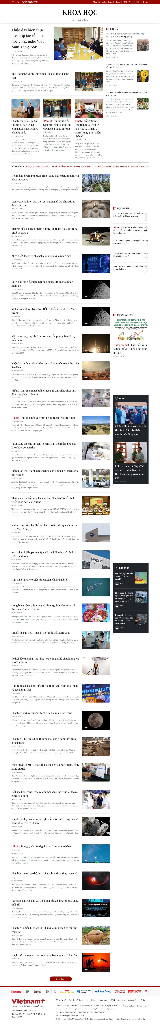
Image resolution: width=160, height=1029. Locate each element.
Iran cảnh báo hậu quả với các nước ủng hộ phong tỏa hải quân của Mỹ (124, 619)
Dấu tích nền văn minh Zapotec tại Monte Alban (48, 417)
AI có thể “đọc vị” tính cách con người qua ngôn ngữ (41, 256)
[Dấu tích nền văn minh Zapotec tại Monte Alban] (96, 425)
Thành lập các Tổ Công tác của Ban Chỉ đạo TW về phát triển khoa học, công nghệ (42, 500)
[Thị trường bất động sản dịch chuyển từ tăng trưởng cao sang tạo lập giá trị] (143, 45)
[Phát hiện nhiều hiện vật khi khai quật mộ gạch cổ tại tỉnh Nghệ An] (96, 935)
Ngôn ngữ (103, 1000)
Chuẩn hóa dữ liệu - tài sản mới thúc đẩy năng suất (40, 632)
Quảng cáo (132, 1000)
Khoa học (80, 12)
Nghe (122, 584)
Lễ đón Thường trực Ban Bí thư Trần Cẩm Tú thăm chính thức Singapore (130, 430)
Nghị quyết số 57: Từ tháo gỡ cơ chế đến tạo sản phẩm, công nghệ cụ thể (45, 766)
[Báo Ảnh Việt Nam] (134, 991)
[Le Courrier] (119, 991)
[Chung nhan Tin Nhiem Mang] (136, 1005)
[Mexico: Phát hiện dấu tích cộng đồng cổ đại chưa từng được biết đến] (96, 209)
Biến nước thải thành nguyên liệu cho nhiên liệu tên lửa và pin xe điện (44, 472)
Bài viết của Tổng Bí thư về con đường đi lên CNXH (71, 166)
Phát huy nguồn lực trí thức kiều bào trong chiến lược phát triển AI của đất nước (25, 126)
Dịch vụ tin (121, 1000)
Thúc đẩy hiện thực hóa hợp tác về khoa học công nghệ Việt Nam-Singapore (28, 38)
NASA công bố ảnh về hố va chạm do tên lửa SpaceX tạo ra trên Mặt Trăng (44, 527)
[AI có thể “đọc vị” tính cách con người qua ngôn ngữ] (96, 263)
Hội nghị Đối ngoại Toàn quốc (37, 166)
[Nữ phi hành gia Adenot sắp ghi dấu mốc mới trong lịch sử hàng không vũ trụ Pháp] (96, 826)
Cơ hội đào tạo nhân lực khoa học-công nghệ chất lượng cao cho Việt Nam (45, 660)
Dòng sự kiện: (17, 166)
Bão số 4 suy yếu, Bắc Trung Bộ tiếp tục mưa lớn (124, 576)
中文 (125, 2)
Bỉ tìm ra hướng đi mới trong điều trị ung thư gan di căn (130, 242)
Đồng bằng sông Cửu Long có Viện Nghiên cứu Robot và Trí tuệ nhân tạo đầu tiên (43, 607)
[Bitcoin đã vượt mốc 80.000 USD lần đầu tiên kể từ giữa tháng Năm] (143, 76)
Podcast (124, 568)
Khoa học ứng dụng (80, 20)
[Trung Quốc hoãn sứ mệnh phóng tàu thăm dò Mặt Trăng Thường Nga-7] (96, 236)
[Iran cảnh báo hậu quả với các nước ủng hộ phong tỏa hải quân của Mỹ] (141, 619)
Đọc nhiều (123, 208)
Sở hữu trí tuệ (61, 1000)
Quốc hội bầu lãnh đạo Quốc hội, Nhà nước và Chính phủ (116, 166)
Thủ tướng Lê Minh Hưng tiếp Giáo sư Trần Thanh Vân (40, 75)
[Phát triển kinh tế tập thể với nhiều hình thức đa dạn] (131, 330)
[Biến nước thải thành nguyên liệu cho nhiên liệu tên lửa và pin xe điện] (96, 478)
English (104, 2)
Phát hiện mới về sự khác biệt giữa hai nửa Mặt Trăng (41, 713)
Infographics (125, 314)
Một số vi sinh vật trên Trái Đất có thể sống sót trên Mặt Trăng (43, 311)
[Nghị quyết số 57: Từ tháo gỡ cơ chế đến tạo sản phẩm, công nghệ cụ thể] (96, 772)
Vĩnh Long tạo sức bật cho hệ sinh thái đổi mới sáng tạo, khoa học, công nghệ (43, 445)
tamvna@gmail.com (109, 1009)
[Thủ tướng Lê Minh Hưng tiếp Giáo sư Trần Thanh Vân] (89, 81)
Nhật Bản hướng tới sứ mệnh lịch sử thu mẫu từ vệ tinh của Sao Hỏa (45, 365)
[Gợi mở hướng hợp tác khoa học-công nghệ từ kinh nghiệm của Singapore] (96, 183)
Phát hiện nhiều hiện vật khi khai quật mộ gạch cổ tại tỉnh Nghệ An (44, 929)
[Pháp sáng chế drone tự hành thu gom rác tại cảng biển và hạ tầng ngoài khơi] (141, 597)
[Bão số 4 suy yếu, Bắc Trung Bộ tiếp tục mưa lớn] (141, 578)
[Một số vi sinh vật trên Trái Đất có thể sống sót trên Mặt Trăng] (96, 316)
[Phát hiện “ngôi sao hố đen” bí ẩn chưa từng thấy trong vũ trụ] (96, 881)
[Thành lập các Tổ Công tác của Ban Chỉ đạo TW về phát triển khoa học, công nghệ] (96, 505)
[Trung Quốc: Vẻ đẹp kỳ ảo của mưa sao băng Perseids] (96, 853)
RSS (87, 1000)
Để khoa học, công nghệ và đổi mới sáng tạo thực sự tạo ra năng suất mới (44, 793)
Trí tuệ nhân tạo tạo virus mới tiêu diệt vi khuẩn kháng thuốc (130, 254)
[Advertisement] (123, 136)
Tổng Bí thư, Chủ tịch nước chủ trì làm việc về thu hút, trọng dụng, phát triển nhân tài (88, 128)
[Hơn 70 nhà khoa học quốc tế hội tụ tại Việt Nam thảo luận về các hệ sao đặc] (96, 693)
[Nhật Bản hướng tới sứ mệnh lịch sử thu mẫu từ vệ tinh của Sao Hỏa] (96, 370)
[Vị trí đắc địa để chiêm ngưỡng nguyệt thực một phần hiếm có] (96, 289)
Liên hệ (142, 1000)
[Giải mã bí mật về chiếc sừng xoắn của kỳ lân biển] (96, 587)
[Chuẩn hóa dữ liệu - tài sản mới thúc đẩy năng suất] (96, 640)
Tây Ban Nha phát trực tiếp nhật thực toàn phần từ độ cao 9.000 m (129, 214)
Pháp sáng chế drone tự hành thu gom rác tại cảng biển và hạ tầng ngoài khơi (124, 597)
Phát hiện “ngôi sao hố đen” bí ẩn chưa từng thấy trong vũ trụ (44, 875)
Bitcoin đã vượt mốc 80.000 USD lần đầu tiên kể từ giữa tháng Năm (126, 65)
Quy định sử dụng (76, 1000)
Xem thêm (60, 979)
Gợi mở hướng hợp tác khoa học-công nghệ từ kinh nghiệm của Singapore (45, 177)
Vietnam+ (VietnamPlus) (30, 2)
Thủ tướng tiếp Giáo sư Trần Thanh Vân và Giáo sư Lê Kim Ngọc (57, 124)
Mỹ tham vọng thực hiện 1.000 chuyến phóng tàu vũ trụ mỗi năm (43, 338)
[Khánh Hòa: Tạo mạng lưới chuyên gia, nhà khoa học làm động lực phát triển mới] (96, 398)
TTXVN (112, 1000)
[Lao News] (47, 991)
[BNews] (27, 991)
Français (111, 2)
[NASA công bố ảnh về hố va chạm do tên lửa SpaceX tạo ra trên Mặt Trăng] (96, 532)
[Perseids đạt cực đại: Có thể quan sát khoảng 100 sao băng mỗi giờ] (96, 908)
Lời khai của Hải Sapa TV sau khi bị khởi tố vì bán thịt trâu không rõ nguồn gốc (129, 472)
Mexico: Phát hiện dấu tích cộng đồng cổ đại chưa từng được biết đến (43, 203)
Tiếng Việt (96, 2)
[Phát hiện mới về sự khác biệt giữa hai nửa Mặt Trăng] (96, 720)
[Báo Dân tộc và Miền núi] (14, 991)
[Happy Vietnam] (67, 991)
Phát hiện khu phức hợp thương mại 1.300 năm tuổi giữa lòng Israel (43, 740)
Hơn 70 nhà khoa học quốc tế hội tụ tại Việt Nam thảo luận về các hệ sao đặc (44, 687)
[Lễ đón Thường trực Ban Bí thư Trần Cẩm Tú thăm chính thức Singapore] (131, 413)
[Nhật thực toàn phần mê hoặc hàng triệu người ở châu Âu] (96, 962)
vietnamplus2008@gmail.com (72, 1015)
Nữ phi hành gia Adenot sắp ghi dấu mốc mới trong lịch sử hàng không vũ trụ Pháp (44, 821)
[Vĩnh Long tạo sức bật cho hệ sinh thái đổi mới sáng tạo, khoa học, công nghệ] (96, 451)
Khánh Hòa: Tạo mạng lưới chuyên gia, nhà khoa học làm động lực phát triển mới (43, 392)
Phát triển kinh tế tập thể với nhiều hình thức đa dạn (130, 348)
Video (122, 398)
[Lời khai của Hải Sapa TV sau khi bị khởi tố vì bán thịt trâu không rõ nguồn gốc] (131, 452)
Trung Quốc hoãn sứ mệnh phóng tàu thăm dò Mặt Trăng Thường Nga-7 (44, 230)
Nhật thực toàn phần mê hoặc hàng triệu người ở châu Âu (44, 955)
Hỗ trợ (93, 1000)
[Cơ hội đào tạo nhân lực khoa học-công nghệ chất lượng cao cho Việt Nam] (96, 666)
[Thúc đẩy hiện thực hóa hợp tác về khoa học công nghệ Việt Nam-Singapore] (78, 43)
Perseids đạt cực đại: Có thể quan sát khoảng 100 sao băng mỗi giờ (44, 902)
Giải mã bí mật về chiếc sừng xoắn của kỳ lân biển (39, 579)
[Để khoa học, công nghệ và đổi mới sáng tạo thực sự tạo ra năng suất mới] (96, 799)
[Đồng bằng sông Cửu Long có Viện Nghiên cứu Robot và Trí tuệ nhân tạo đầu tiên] (96, 613)
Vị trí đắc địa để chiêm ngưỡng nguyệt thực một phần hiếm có (42, 283)
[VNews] (146, 991)
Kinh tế (114, 28)
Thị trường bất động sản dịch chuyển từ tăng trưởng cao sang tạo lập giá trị (125, 35)
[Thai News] (54, 991)
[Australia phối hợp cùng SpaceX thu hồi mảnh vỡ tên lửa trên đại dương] (96, 559)
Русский (132, 2)
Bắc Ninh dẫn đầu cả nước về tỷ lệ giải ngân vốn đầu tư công (126, 94)
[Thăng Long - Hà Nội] (137, 2)
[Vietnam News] (102, 991)
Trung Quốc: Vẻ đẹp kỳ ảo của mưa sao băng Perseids (41, 848)
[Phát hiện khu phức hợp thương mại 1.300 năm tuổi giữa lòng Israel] (96, 746)
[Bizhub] (37, 991)
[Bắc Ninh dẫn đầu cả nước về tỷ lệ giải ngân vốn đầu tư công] (143, 104)
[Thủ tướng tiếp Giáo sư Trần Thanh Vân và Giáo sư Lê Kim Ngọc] (57, 108)
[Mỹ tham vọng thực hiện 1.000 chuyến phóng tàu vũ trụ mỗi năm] (96, 343)
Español (119, 2)
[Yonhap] (84, 991)
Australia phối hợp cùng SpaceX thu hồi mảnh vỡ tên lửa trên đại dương (43, 554)
